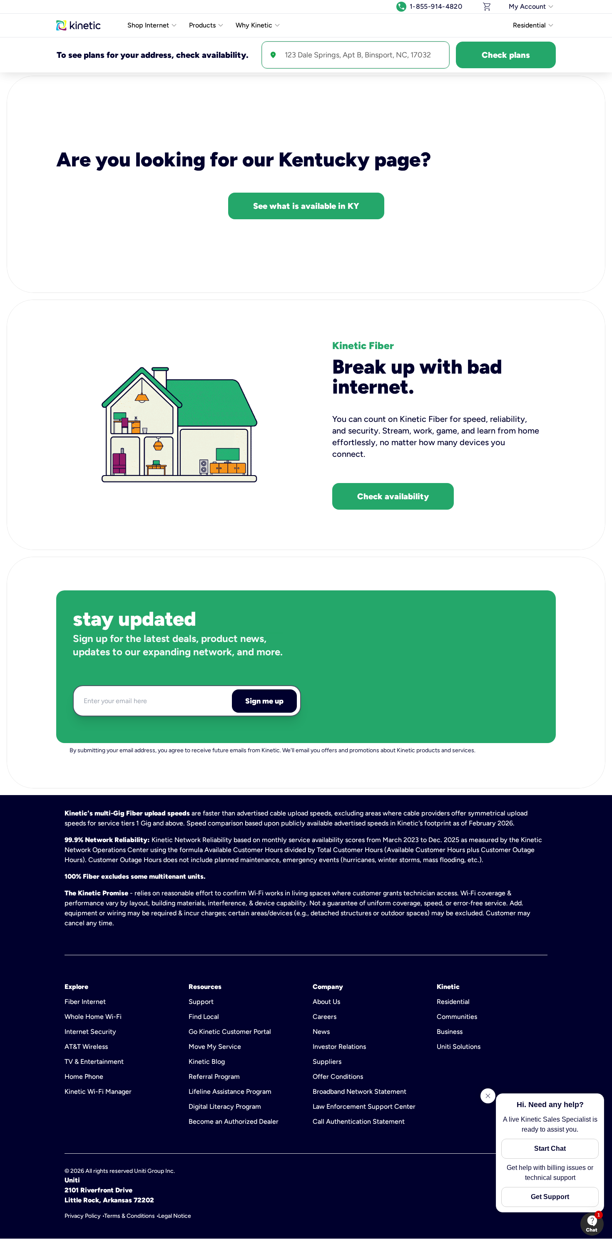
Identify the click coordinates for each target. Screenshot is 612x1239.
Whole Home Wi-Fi (93, 1017)
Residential (453, 1002)
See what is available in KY (306, 206)
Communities (457, 1017)
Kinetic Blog (207, 1062)
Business (450, 1032)
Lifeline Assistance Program (230, 1091)
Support (201, 1002)
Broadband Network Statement (359, 1091)
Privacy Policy (83, 1215)
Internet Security (90, 1032)
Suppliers (327, 1062)
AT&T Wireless (86, 1047)
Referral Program (214, 1076)
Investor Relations (339, 1047)
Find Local (204, 1017)
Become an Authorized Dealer (234, 1121)
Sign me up (264, 701)
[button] (592, 1224)
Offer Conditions (338, 1076)
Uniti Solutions (458, 1047)
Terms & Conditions (129, 1215)
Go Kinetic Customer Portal (230, 1032)
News (321, 1032)
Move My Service (215, 1047)
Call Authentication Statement (359, 1121)
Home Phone (84, 1076)
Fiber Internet (85, 1002)
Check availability (393, 496)
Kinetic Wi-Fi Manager (98, 1091)
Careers (324, 1017)
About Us (326, 1002)
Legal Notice (174, 1215)
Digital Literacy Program (225, 1106)
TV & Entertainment (94, 1062)
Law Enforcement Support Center (364, 1106)
